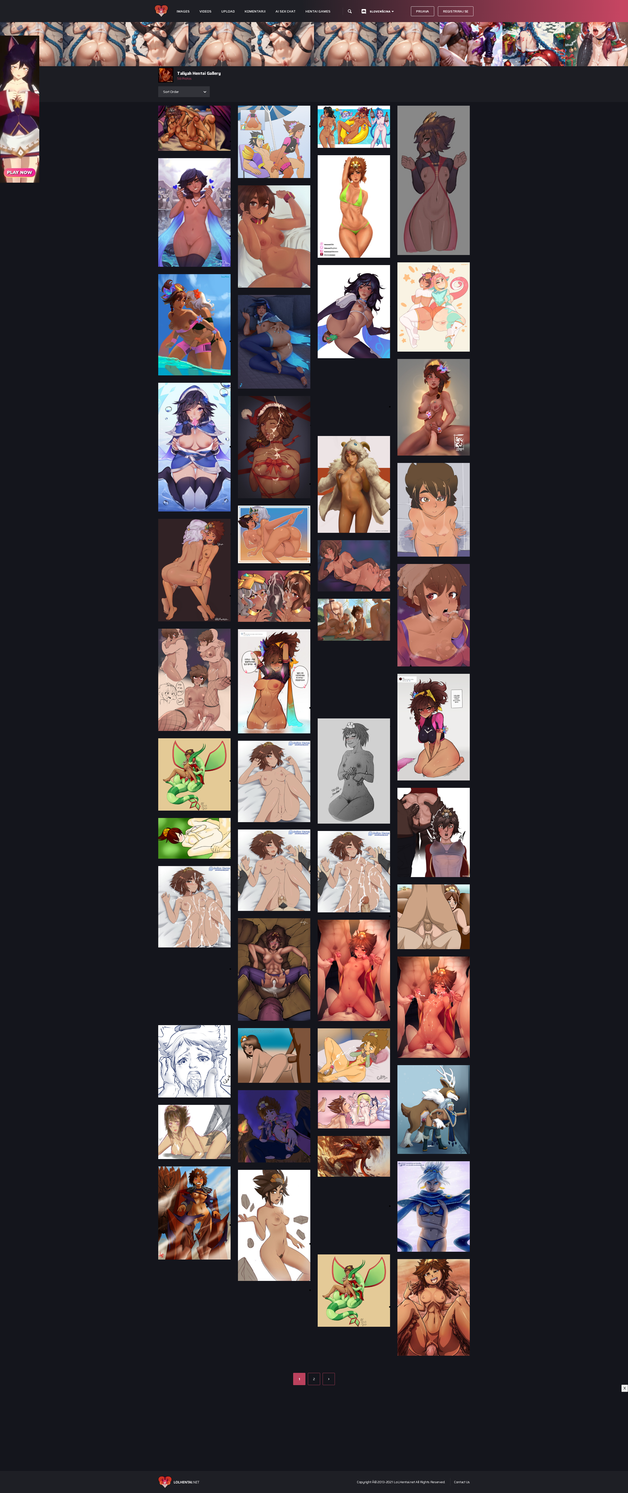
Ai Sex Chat (285, 11)
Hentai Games (317, 11)
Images (183, 11)
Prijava (422, 11)
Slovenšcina (380, 11)
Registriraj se (455, 11)
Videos (205, 11)
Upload (228, 11)
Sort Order (171, 91)
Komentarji (255, 11)
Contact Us (462, 1482)
